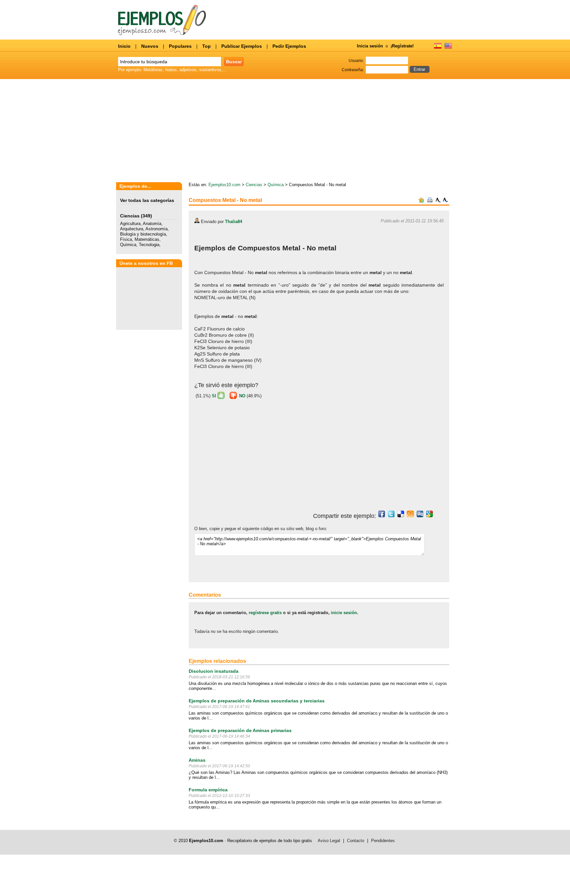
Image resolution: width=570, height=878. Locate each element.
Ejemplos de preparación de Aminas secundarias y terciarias (257, 700)
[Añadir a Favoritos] (421, 201)
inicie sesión (344, 612)
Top (206, 46)
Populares (180, 46)
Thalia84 (233, 221)
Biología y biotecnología (143, 234)
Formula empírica (208, 789)
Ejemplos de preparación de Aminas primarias (240, 730)
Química (128, 244)
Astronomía (156, 228)
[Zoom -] (445, 201)
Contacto (355, 840)
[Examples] (448, 48)
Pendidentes (383, 840)
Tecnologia (149, 244)
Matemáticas (147, 239)
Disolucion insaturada (213, 671)
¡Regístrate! (402, 45)
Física (126, 239)
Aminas (197, 760)
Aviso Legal (329, 840)
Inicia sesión (370, 45)
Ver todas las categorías (147, 200)
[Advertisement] (392, 131)
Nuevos (149, 46)
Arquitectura (131, 228)
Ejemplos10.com (224, 184)
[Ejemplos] (437, 48)
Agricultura (130, 223)
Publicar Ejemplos (241, 46)
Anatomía (152, 223)
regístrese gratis (265, 612)
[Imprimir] (429, 201)
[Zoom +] (438, 201)
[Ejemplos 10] (162, 33)
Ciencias (130, 215)
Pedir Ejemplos (289, 46)
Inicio (124, 46)
